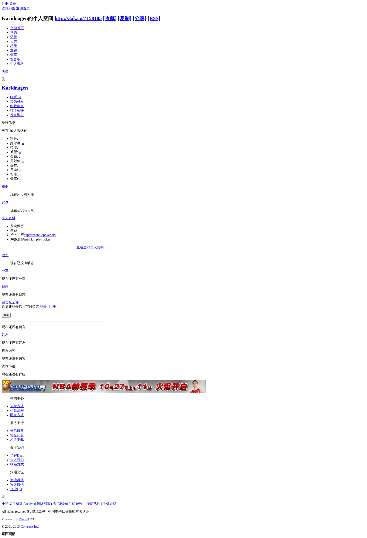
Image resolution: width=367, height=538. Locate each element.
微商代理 (93, 503)
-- (20, 138)
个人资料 (17, 63)
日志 (13, 41)
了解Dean (17, 455)
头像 (5, 71)
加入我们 (17, 460)
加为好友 (17, 101)
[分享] (139, 18)
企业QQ (16, 489)
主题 (13, 50)
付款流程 (17, 410)
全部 (15, 302)
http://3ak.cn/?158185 (78, 18)
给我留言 (17, 106)
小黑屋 (7, 503)
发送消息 (17, 115)
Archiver (29, 503)
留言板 (15, 59)
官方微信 (17, 484)
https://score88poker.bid (40, 235)
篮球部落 (8, 8)
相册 (13, 46)
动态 (13, 32)
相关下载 (17, 439)
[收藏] (110, 18)
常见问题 (17, 435)
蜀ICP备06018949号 (68, 503)
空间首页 (17, 28)
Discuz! (24, 519)
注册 (5, 4)
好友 (5, 335)
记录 (13, 37)
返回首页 (23, 8)
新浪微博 (17, 480)
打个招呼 (17, 110)
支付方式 (17, 406)
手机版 (18, 503)
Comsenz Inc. (30, 526)
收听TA (15, 97)
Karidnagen (15, 88)
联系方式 (17, 464)
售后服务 (17, 431)
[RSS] (154, 18)
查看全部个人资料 (90, 247)
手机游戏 (109, 503)
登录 (12, 4)
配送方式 (17, 415)
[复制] (124, 18)
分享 (13, 55)
